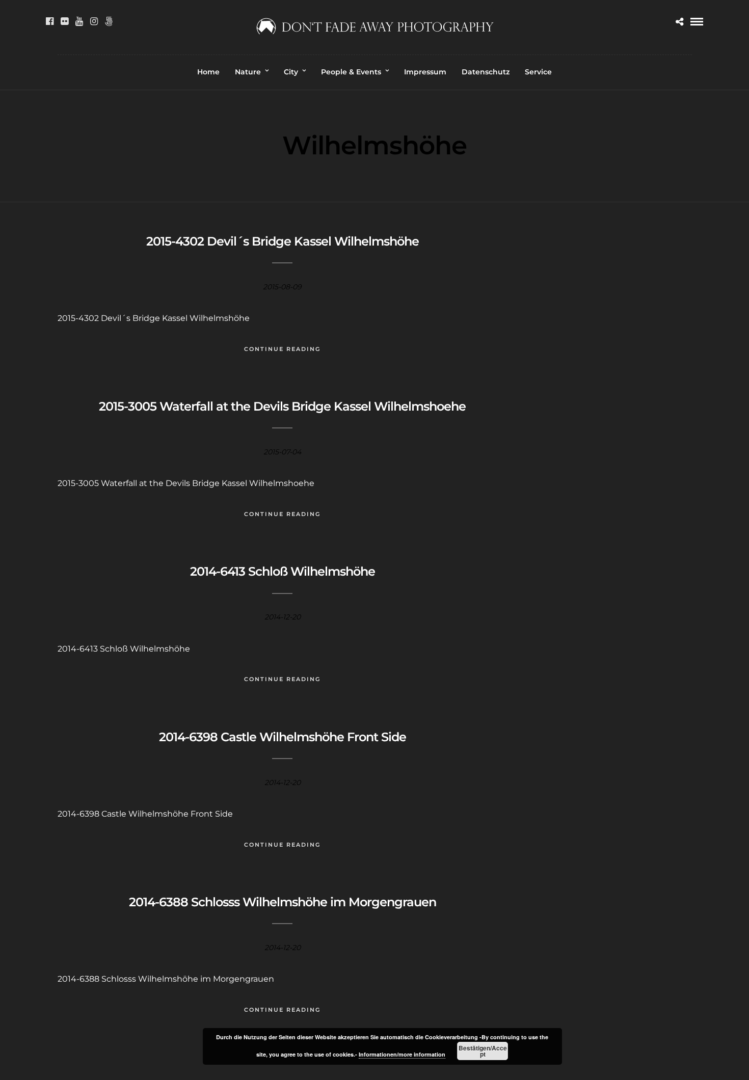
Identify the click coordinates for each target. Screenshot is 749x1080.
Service (538, 71)
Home (208, 71)
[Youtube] (79, 21)
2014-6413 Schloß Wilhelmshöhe (282, 571)
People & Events (351, 71)
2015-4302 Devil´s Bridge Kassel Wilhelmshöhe (282, 241)
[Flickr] (64, 21)
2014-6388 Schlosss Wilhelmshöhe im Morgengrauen (282, 902)
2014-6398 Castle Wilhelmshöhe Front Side (282, 737)
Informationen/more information (402, 1054)
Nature (248, 71)
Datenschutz (486, 71)
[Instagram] (94, 21)
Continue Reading (282, 349)
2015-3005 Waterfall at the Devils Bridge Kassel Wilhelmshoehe (282, 406)
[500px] (109, 21)
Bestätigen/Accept (483, 1051)
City (291, 71)
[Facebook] (50, 21)
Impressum (425, 71)
